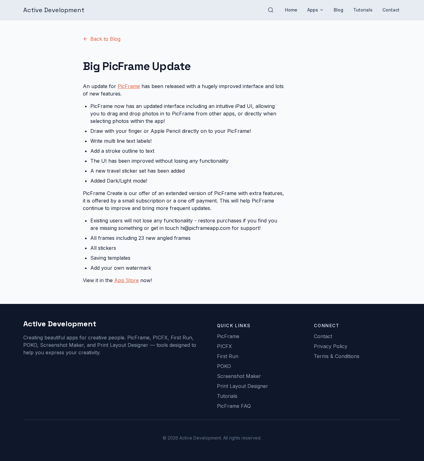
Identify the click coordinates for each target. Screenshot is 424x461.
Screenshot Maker (239, 376)
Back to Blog (105, 39)
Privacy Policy (330, 346)
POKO (224, 366)
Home (291, 9)
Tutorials (362, 9)
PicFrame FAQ (234, 406)
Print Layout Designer (242, 386)
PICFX (224, 346)
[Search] (270, 10)
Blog (338, 9)
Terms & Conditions (336, 356)
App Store (126, 280)
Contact (390, 9)
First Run (227, 356)
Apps (312, 9)
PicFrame (129, 86)
